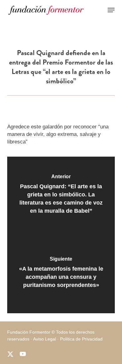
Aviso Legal (44, 338)
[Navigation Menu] (111, 10)
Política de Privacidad (81, 338)
